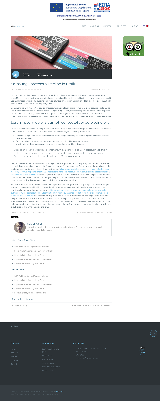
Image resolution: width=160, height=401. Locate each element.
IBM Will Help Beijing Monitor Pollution (31, 246)
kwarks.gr (59, 392)
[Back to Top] (153, 333)
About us (94, 26)
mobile (25, 212)
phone (31, 212)
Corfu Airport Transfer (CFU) (50, 350)
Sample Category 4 (44, 75)
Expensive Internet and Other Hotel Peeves (33, 259)
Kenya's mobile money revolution (29, 263)
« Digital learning (19, 305)
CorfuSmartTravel (142, 351)
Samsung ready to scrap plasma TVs (30, 292)
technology (39, 212)
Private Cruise (47, 370)
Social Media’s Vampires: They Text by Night (33, 251)
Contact (134, 26)
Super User (26, 75)
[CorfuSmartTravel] (17, 26)
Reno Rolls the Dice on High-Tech (29, 255)
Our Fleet (121, 26)
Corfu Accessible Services (51, 367)
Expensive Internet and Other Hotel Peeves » (90, 305)
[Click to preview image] (61, 52)
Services (107, 26)
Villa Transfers (47, 359)
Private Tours (47, 355)
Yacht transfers (48, 363)
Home (83, 26)
